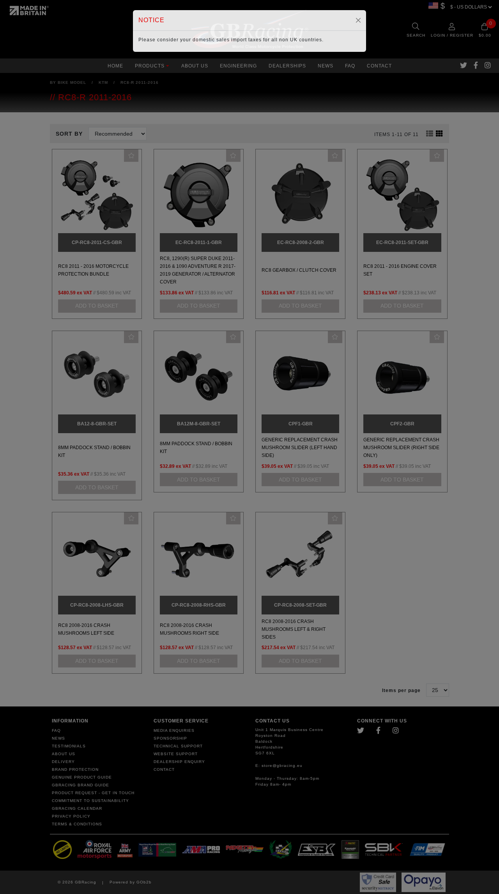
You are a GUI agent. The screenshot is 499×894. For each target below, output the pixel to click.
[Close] (358, 20)
